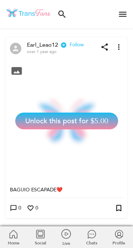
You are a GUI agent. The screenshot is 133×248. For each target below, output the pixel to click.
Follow (77, 44)
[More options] (119, 47)
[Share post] (105, 47)
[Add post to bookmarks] (118, 208)
